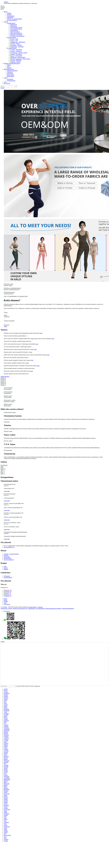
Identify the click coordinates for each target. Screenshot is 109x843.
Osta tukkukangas (40, 608)
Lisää (41, 333)
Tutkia (5, 326)
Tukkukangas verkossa (6, 608)
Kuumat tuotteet (32, 607)
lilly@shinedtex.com (9, 547)
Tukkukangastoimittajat (68, 608)
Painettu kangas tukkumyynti (20, 608)
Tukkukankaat (31, 608)
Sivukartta (40, 607)
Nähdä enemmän (5, 376)
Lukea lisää (7, 491)
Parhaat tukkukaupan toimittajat (53, 608)
